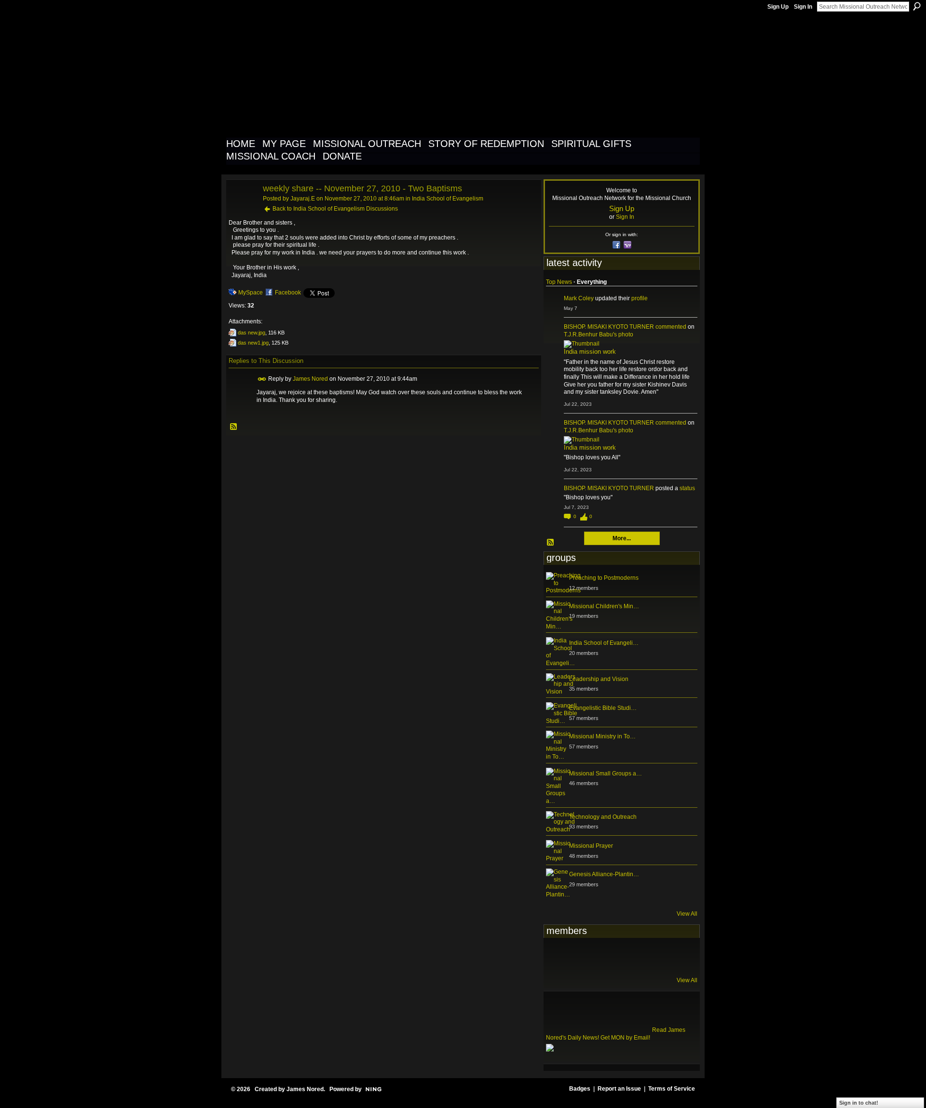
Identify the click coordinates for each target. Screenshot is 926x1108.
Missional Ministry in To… (602, 736)
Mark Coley (579, 298)
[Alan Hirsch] (675, 956)
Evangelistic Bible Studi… (603, 708)
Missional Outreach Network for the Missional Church (401, 74)
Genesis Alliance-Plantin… (604, 874)
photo (625, 334)
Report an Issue (619, 1088)
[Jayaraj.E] (241, 210)
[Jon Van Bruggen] (604, 956)
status (687, 488)
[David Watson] (581, 956)
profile (639, 298)
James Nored (310, 378)
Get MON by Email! (625, 1037)
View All (687, 913)
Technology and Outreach (603, 817)
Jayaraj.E (302, 198)
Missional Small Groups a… (605, 773)
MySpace (250, 292)
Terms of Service (671, 1088)
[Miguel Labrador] (652, 956)
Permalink (262, 379)
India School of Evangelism (447, 198)
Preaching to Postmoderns (604, 577)
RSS (234, 427)
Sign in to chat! (858, 1103)
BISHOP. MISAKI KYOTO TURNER (609, 326)
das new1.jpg (253, 343)
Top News (559, 282)
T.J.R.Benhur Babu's (590, 334)
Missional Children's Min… (604, 606)
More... (622, 538)
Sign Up (778, 6)
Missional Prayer (591, 845)
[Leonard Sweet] (557, 956)
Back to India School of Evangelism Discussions (335, 208)
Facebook (288, 292)
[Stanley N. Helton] (628, 956)
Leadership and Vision (598, 679)
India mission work (590, 351)
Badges (579, 1088)
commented (670, 326)
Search (917, 6)
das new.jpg (251, 332)
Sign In (803, 6)
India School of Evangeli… (604, 643)
